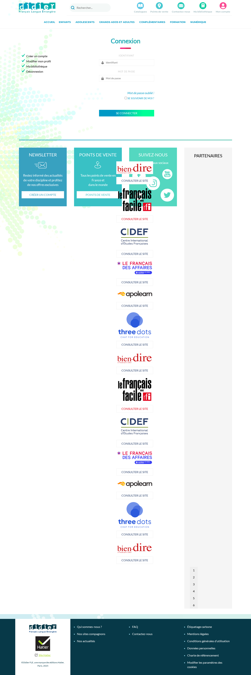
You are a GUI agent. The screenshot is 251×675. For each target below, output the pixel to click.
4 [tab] (194, 591)
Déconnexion (34, 71)
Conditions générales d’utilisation (208, 641)
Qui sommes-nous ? (89, 626)
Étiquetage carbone (199, 626)
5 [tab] (194, 598)
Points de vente (159, 11)
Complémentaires (152, 22)
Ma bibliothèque (202, 11)
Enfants (65, 22)
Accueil (49, 22)
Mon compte (223, 11)
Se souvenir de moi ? (141, 98)
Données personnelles (201, 648)
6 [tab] (194, 605)
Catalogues (140, 11)
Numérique (198, 22)
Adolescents (85, 22)
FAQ (135, 626)
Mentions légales (198, 634)
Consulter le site (134, 180)
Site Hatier (45, 655)
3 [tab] (194, 584)
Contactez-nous (181, 11)
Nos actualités (86, 641)
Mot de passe (126, 71)
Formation (178, 22)
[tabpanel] (134, 242)
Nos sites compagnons (91, 634)
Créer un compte (36, 56)
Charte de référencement (203, 655)
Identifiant (126, 55)
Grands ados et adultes (117, 22)
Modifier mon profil (38, 61)
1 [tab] (194, 570)
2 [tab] (194, 577)
